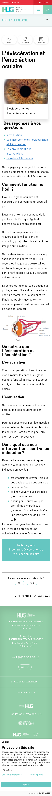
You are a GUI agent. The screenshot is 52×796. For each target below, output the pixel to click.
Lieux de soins (24, 693)
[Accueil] (14, 9)
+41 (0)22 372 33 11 (26, 658)
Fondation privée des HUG (26, 714)
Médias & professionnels (24, 682)
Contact (25, 667)
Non (32, 583)
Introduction (14, 135)
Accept (26, 784)
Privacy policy (36, 775)
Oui (19, 583)
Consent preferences (12, 775)
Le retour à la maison (19, 158)
